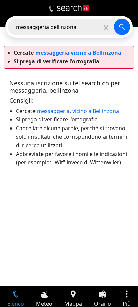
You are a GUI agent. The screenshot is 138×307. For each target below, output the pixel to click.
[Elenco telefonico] (51, 9)
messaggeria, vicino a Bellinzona (78, 111)
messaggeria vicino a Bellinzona (78, 52)
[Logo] (73, 8)
